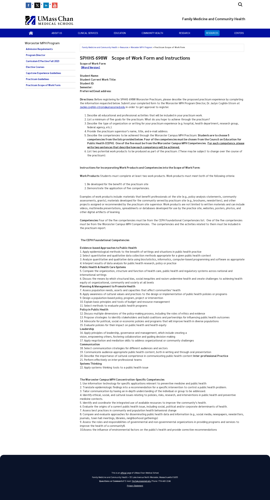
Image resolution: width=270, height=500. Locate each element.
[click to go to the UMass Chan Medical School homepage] (49, 20)
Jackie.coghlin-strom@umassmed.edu (102, 107)
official (124, 472)
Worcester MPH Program (142, 47)
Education (120, 32)
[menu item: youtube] (54, 5)
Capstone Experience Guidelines (43, 73)
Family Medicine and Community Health (100, 47)
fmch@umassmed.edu (141, 481)
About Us (57, 32)
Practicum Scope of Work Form (43, 85)
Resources (212, 32)
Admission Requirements (39, 49)
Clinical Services (88, 32)
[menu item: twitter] (37, 5)
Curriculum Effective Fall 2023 (42, 61)
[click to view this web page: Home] (31, 33)
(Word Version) (90, 67)
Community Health (152, 32)
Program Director (35, 55)
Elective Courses (35, 67)
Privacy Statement (135, 485)
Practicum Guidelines (37, 79)
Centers (239, 32)
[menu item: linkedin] (46, 5)
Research (184, 32)
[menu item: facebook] (28, 5)
